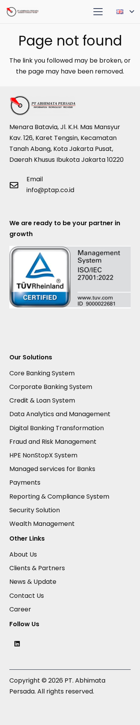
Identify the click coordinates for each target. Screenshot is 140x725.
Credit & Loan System (42, 400)
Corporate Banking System (50, 386)
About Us (23, 554)
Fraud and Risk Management (52, 441)
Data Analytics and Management (59, 414)
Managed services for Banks (52, 468)
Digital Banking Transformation (56, 428)
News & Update (32, 581)
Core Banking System (42, 373)
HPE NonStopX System (43, 455)
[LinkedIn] (17, 643)
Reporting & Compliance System (59, 496)
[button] (98, 11)
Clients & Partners (37, 568)
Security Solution (34, 510)
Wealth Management (42, 523)
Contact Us (26, 595)
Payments (24, 482)
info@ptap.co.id (50, 190)
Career (20, 609)
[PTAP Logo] (22, 12)
